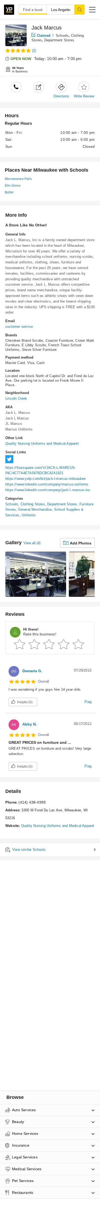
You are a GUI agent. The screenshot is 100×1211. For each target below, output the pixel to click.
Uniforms (29, 515)
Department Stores (59, 40)
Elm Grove (13, 185)
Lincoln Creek (16, 398)
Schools (62, 36)
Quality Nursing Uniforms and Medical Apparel (42, 443)
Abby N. (29, 724)
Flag (88, 702)
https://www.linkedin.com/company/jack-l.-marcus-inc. (48, 490)
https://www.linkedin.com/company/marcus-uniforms (47, 484)
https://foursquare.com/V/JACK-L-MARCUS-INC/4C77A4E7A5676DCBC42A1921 (40, 470)
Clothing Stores (33, 504)
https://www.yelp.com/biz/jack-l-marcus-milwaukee (45, 479)
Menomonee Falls (18, 179)
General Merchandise (35, 509)
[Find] (79, 9)
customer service (19, 327)
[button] (92, 9)
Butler (9, 192)
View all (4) (32, 543)
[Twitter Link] (10, 462)
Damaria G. (32, 671)
